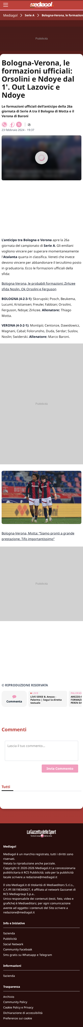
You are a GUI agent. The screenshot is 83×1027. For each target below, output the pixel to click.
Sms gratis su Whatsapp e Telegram (27, 955)
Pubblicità (10, 939)
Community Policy (15, 1002)
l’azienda (9, 933)
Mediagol (10, 15)
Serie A (29, 15)
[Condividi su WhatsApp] (4, 124)
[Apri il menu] (5, 4)
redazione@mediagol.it (41, 877)
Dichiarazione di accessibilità (23, 1013)
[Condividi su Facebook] (12, 124)
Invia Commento (60, 768)
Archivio (8, 997)
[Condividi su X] (19, 124)
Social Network (13, 944)
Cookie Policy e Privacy (18, 1007)
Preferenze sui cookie (17, 1018)
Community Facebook (17, 949)
